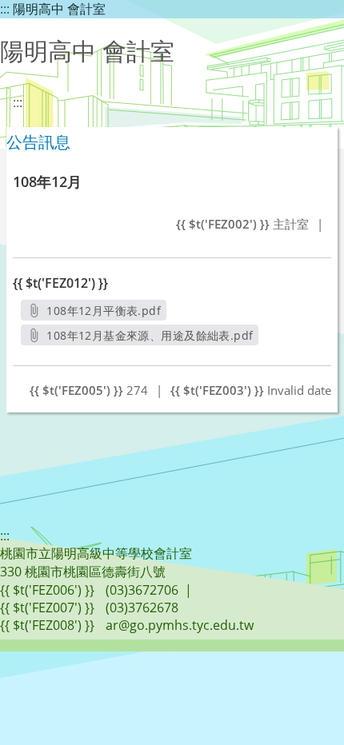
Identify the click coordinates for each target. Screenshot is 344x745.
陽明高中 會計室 (59, 9)
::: (5, 9)
